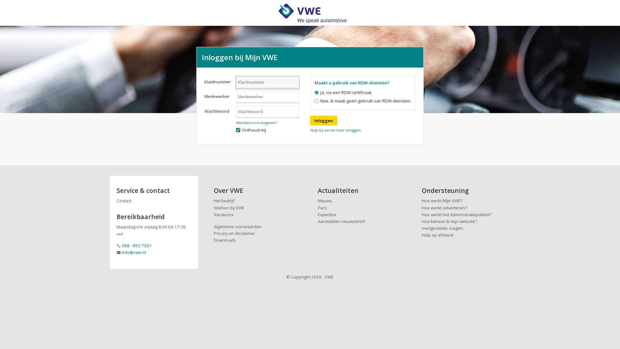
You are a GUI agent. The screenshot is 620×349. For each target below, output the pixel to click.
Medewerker (217, 96)
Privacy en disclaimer (234, 233)
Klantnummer (217, 82)
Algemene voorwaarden (238, 226)
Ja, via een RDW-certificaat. (346, 92)
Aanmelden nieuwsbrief (341, 221)
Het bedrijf (224, 201)
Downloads (225, 240)
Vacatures (224, 214)
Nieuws (325, 201)
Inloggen (323, 120)
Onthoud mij (254, 130)
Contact (124, 201)
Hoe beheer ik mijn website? (449, 221)
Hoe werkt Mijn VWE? (442, 201)
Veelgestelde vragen (442, 228)
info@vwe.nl (134, 252)
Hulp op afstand (437, 235)
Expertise (327, 214)
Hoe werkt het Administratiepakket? (456, 214)
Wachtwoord (216, 111)
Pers (322, 208)
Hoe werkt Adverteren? (444, 208)
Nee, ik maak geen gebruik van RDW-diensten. (365, 101)
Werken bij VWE (229, 208)
